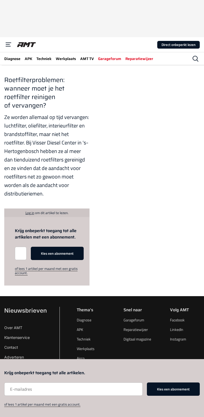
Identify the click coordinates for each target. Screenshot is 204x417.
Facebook (177, 320)
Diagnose (84, 320)
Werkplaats (86, 348)
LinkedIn (176, 329)
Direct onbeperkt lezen (179, 44)
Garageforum (134, 320)
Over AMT (13, 327)
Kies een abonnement (57, 253)
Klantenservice (17, 337)
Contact (11, 347)
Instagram (178, 339)
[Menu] (8, 44)
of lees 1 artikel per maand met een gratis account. (46, 270)
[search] (195, 59)
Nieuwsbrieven (25, 310)
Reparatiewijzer (136, 329)
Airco (80, 358)
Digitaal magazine (137, 339)
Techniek (84, 339)
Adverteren (14, 357)
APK (80, 329)
